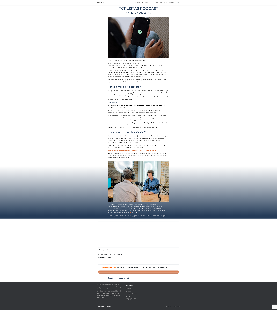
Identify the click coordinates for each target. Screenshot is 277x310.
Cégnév (100, 244)
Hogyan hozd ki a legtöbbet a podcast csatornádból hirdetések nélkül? (132, 150)
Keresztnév (101, 226)
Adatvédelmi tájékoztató (105, 306)
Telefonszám (101, 238)
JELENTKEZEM (139, 271)
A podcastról (149, 2)
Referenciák (159, 2)
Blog (165, 2)
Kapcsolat (171, 2)
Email (99, 232)
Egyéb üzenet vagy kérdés (105, 257)
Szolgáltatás (138, 2)
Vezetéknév (101, 220)
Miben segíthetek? (103, 250)
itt (130, 213)
